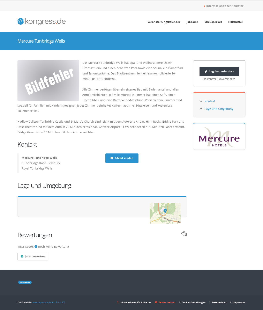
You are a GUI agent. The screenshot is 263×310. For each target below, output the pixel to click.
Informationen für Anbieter (224, 6)
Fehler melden (167, 302)
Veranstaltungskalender (164, 22)
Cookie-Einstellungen (193, 302)
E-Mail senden (124, 158)
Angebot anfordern (221, 71)
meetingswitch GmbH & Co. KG (48, 302)
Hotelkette (25, 282)
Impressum (239, 302)
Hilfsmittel (235, 22)
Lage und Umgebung (219, 109)
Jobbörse (192, 22)
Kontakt (210, 101)
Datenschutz (218, 302)
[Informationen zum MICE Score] (36, 246)
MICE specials (213, 22)
